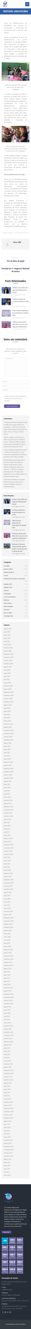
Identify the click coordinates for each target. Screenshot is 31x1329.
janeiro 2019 (7, 915)
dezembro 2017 (8, 956)
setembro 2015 (8, 1042)
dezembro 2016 (8, 994)
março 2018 (7, 946)
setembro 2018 (8, 927)
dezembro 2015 (8, 1032)
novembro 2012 (8, 1150)
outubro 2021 (8, 813)
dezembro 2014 (8, 1070)
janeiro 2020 (7, 876)
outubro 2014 (8, 1077)
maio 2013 (7, 1131)
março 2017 (7, 984)
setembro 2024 (8, 702)
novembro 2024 (8, 695)
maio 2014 (7, 1092)
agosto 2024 (7, 705)
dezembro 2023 (8, 730)
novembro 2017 (8, 959)
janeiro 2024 (7, 727)
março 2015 (7, 1061)
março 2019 (7, 908)
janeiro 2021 (7, 841)
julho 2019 (7, 896)
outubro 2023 (8, 737)
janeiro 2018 (7, 953)
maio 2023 (7, 753)
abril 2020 (7, 867)
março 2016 (7, 1023)
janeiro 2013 (7, 1143)
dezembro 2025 (8, 654)
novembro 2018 (8, 921)
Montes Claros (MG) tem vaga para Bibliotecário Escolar (20, 290)
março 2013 (7, 1137)
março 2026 (7, 645)
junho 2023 (7, 749)
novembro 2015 (8, 1035)
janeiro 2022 (7, 803)
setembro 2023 (8, 740)
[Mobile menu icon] (27, 4)
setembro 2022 (8, 778)
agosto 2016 (7, 1007)
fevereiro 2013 (8, 1140)
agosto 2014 (7, 1083)
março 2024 (7, 721)
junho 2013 (7, 1127)
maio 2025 (7, 676)
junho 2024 (7, 711)
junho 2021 (7, 826)
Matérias (10, 233)
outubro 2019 (8, 886)
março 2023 (7, 759)
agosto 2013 (7, 1121)
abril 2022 (7, 794)
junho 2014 (7, 1089)
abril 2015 (7, 1058)
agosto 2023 (7, 743)
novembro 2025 (8, 657)
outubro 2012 (8, 1153)
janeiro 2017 (7, 991)
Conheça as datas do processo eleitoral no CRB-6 (20, 301)
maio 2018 (7, 940)
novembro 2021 (8, 810)
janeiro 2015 (7, 1067)
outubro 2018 (8, 924)
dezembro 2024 (8, 692)
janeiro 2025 (7, 689)
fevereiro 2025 (8, 686)
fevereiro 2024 (8, 724)
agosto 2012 (7, 1159)
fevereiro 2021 (8, 838)
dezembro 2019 (8, 880)
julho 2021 (7, 822)
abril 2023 (7, 756)
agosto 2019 (7, 892)
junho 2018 (7, 937)
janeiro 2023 (7, 765)
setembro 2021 (8, 816)
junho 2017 (7, 975)
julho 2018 (7, 934)
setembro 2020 (8, 854)
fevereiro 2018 (8, 950)
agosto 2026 (7, 629)
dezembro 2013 (8, 1108)
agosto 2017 (7, 969)
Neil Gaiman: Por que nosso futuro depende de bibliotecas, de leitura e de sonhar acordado (15, 454)
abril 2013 (7, 1134)
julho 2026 (7, 632)
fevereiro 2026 (8, 648)
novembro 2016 (8, 997)
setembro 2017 (8, 965)
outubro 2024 (8, 699)
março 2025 (7, 683)
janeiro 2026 (7, 651)
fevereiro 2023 (8, 762)
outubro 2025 (8, 660)
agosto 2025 (7, 667)
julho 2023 (7, 746)
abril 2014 (7, 1096)
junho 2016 (7, 1013)
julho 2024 (7, 708)
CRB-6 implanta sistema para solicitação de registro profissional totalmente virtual (15, 444)
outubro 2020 (8, 851)
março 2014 (7, 1099)
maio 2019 (7, 902)
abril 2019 (7, 905)
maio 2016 (7, 1016)
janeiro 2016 (7, 1029)
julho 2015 (7, 1048)
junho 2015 (7, 1051)
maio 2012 (7, 1169)
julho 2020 (7, 857)
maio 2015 (7, 1054)
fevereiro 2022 (8, 800)
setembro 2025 (8, 664)
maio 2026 (7, 638)
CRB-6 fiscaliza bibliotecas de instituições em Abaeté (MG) (20, 313)
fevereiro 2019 (8, 911)
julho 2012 (7, 1162)
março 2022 (7, 797)
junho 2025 (7, 673)
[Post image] (6, 290)
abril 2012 (7, 1172)
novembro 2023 (8, 733)
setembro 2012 (8, 1156)
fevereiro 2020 (8, 873)
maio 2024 (7, 714)
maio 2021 (7, 829)
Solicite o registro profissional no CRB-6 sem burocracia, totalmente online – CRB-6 (14, 439)
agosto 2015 (7, 1045)
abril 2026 (7, 641)
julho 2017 (7, 972)
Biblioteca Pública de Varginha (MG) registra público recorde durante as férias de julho (19, 547)
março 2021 (7, 835)
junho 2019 (7, 899)
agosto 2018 (7, 930)
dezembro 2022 (8, 768)
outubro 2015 (8, 1038)
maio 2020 (7, 864)
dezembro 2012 (8, 1146)
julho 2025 (7, 670)
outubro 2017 (8, 962)
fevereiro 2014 (8, 1102)
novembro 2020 (8, 848)
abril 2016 (7, 1019)
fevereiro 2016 (8, 1026)
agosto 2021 (7, 819)
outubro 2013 (8, 1115)
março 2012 (7, 1175)
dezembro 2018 (8, 918)
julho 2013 (7, 1124)
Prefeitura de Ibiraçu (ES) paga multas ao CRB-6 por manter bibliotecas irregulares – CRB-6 (15, 424)
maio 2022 (7, 791)
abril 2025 (7, 679)
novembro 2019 (8, 883)
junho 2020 (7, 861)
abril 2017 (7, 981)
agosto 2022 (7, 781)
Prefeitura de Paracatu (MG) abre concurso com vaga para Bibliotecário (20, 324)
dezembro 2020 (8, 845)
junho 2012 (7, 1166)
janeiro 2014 (7, 1105)
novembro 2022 (8, 772)
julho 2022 (7, 784)
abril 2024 (7, 718)
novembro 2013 (8, 1112)
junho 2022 (7, 787)
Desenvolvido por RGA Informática (15, 1324)
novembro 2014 (8, 1073)
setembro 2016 (8, 1004)
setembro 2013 (8, 1118)
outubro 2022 (8, 775)
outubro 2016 (8, 1000)
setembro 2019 (8, 889)
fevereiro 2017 (8, 988)
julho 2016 (7, 1010)
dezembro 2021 (8, 807)
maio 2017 (7, 978)
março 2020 (7, 870)
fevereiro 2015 (8, 1064)
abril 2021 (7, 832)
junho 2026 (7, 635)
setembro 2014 (8, 1080)
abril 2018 (7, 943)
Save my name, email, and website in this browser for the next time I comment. (15, 398)
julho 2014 (7, 1086)
